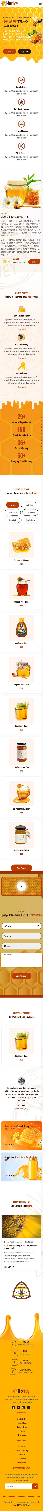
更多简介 (34, 262)
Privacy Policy (22, 1462)
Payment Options (22, 1427)
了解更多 (10, 51)
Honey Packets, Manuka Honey (14, 1242)
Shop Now (9, 1144)
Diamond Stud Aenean (21, 808)
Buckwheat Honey (21, 725)
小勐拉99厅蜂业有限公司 (21, 1505)
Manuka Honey (21, 373)
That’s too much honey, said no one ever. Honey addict (19, 1246)
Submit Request (21, 975)
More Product (21, 867)
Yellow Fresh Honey (21, 850)
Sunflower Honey (21, 344)
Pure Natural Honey (21, 560)
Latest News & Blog (22, 1450)
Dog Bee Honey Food (21, 684)
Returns (22, 1431)
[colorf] (10, 3)
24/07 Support (21, 153)
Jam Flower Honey (21, 643)
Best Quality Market (21, 109)
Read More (22, 329)
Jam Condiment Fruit (21, 767)
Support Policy (22, 1423)
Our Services (22, 1454)
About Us (22, 1446)
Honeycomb (22, 1458)
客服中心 (24, 51)
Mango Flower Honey (21, 601)
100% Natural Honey (21, 315)
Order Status (22, 1419)
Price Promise (22, 1435)
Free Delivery (21, 86)
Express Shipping (21, 130)
